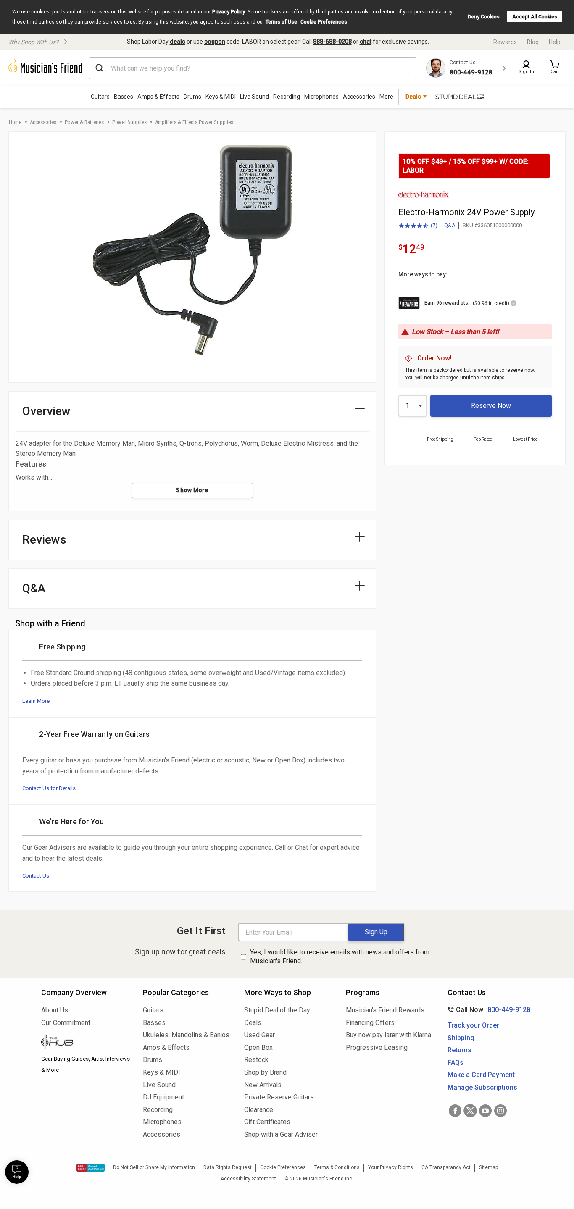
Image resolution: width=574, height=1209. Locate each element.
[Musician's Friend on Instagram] (500, 1110)
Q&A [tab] (33, 588)
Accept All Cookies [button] (534, 17)
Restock (256, 1060)
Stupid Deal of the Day (277, 1010)
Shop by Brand (265, 1072)
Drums (192, 96)
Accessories (359, 96)
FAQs (455, 1063)
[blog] (85, 1043)
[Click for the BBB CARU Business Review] (90, 1168)
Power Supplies (129, 122)
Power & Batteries (84, 122)
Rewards (505, 42)
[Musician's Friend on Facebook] (455, 1110)
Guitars (100, 96)
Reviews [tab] (44, 540)
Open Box (258, 1047)
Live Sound (254, 96)
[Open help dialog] (17, 1172)
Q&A (450, 225)
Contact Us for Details (49, 788)
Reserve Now (491, 406)
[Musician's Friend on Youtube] (485, 1110)
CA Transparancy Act (446, 1167)
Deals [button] (413, 96)
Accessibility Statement (248, 1179)
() (417, 226)
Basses (123, 96)
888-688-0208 (332, 41)
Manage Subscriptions (482, 1087)
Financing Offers (370, 1023)
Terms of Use (281, 22)
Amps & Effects (158, 96)
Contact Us (35, 876)
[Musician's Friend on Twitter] (470, 1110)
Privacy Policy (228, 12)
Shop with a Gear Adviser (281, 1134)
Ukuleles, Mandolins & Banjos (186, 1035)
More (386, 96)
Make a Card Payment (481, 1075)
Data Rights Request (227, 1167)
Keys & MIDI (220, 96)
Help (555, 42)
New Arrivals (263, 1085)
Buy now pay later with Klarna (388, 1035)
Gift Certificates (267, 1122)
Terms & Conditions (337, 1167)
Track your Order (473, 1025)
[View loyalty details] (513, 305)
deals (177, 41)
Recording (286, 96)
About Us (54, 1010)
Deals (252, 1023)
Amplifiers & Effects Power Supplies (194, 122)
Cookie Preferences (323, 22)
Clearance (258, 1110)
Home (15, 122)
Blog (533, 42)
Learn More (36, 701)
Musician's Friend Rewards (385, 1010)
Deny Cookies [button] (484, 17)
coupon (214, 41)
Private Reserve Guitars (279, 1097)
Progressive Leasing (377, 1047)
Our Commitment (65, 1023)
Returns (459, 1050)
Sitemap (488, 1167)
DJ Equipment (163, 1097)
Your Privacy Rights (390, 1167)
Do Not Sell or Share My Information (154, 1167)
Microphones (321, 96)
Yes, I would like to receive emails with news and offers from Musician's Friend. (339, 956)
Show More (192, 490)
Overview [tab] (46, 411)
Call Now (487, 1010)
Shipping (461, 1038)
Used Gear (259, 1035)
